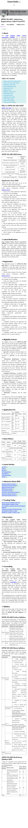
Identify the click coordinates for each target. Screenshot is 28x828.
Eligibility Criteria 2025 (9, 91)
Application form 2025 (9, 84)
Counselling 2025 (8, 95)
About (2, 24)
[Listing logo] (3, 15)
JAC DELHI (5, 473)
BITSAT (4, 470)
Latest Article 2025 (8, 100)
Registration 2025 (8, 88)
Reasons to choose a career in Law (11, 512)
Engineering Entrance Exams (9, 485)
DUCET (4, 477)
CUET (3, 468)
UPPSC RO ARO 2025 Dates (11, 83)
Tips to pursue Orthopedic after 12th (11, 502)
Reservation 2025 (8, 93)
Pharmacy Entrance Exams (9, 494)
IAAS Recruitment (6, 475)
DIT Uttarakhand (6, 472)
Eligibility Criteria (21, 24)
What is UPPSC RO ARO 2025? (12, 81)
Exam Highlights (10, 24)
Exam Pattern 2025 (8, 99)
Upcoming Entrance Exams (9, 484)
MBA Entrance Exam (7, 489)
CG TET (4, 467)
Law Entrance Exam (7, 490)
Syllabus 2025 (7, 90)
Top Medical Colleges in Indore (9, 511)
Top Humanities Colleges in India (10, 504)
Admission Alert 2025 (9, 102)
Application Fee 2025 (9, 97)
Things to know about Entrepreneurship (12, 509)
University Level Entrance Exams (10, 492)
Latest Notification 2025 (9, 86)
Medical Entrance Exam (8, 487)
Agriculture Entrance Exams (9, 495)
